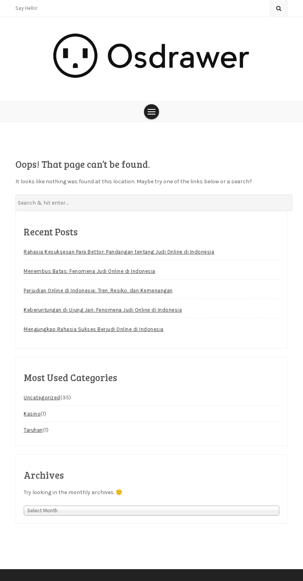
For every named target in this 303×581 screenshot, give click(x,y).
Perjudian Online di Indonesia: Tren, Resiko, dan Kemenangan (98, 290)
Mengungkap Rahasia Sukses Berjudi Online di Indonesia (94, 329)
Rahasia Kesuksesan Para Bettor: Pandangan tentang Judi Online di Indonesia (119, 252)
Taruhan (33, 430)
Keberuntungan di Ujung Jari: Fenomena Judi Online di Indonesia (103, 310)
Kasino (32, 414)
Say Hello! (26, 8)
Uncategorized (42, 397)
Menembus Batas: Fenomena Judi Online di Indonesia (89, 271)
